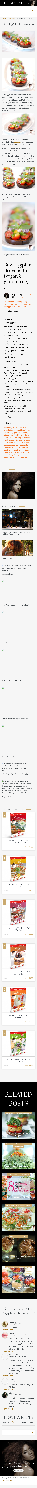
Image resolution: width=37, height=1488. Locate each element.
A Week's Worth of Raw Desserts (18, 973)
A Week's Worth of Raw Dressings (18, 1017)
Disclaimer (13, 1480)
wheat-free (23, 457)
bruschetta (8, 430)
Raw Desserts (23, 1236)
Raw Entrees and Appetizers (23, 1144)
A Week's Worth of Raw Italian (18, 929)
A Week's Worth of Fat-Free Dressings (18, 1060)
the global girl (25, 452)
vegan (18, 455)
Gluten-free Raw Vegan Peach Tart (15, 719)
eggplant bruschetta (22, 430)
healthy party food (22, 438)
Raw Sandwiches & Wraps (24, 1113)
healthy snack (9, 440)
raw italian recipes (21, 450)
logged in (15, 1422)
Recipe (16, 452)
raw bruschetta (22, 445)
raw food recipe (22, 447)
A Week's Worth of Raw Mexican (14, 681)
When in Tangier (8, 757)
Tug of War (6, 797)
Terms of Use (5, 1480)
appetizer (17, 142)
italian (19, 440)
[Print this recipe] (4, 288)
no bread (26, 440)
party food (25, 442)
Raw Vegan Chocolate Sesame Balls (15, 643)
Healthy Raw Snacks (11, 304)
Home (4, 18)
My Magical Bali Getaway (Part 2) (15, 774)
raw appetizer (9, 445)
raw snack (8, 452)
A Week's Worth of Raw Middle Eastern (18, 842)
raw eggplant (9, 447)
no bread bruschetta (12, 442)
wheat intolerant (10, 457)
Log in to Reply (7, 1330)
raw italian (8, 450)
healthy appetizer (21, 435)
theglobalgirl (9, 455)
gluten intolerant (20, 433)
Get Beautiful (11, 18)
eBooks (6, 847)
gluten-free (8, 435)
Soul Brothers (7, 574)
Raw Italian (22, 307)
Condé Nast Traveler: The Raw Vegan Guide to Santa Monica (16, 533)
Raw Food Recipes (18, 1146)
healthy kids (9, 438)
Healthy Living (21, 302)
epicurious (8, 433)
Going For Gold (8, 558)
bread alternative (19, 428)
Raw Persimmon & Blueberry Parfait (16, 605)
